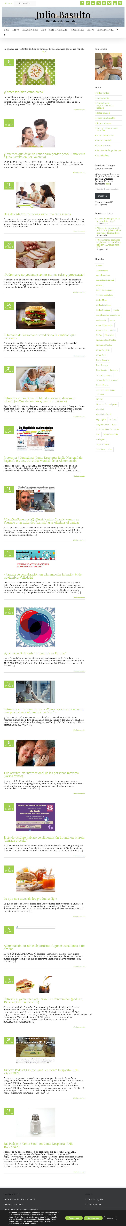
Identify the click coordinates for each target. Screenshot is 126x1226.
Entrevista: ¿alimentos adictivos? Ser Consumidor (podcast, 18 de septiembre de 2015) (43, 1000)
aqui (108, 183)
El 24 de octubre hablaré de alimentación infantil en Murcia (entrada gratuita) (44, 839)
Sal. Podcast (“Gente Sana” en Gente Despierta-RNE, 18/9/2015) (38, 1145)
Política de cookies (14, 1204)
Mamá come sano (104, 135)
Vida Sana (100, 449)
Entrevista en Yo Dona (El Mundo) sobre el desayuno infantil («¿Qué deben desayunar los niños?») (39, 399)
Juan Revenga (102, 365)
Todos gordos (102, 93)
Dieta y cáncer (103, 123)
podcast (113, 419)
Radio (114, 424)
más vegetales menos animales (105, 392)
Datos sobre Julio (95, 1199)
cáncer (113, 330)
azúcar (99, 285)
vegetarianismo (103, 444)
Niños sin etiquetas (105, 118)
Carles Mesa (101, 300)
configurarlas (14, 1224)
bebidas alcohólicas (104, 295)
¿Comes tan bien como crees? (24, 92)
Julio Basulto (101, 370)
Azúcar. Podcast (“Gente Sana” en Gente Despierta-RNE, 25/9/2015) (41, 1071)
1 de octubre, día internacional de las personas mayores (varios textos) (41, 774)
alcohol (99, 266)
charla (116, 310)
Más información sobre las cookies (22, 1209)
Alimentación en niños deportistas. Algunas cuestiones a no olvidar (44, 947)
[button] (4, 35)
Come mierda (102, 98)
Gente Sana (101, 355)
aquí (44, 51)
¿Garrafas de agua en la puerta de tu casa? (108, 219)
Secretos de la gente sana (108, 150)
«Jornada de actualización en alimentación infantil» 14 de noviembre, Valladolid (43, 576)
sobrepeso (100, 439)
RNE (98, 434)
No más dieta (102, 155)
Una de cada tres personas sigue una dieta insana (37, 214)
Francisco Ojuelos (104, 345)
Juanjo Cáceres (102, 360)
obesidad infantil (103, 414)
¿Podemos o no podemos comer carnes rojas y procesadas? (44, 274)
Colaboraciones (94, 1204)
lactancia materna (104, 375)
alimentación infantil (105, 280)
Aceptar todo (74, 1218)
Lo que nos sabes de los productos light (30, 898)
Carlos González (103, 310)
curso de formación (104, 325)
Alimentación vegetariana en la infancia (104, 105)
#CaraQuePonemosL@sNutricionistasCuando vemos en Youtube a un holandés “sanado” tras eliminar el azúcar (41, 521)
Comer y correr (103, 145)
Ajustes (110, 1218)
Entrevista (109, 335)
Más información (79, 110)
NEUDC (99, 399)
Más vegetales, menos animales (107, 129)
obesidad (100, 409)
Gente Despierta (103, 350)
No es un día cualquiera (106, 404)
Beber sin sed (103, 113)
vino (110, 449)
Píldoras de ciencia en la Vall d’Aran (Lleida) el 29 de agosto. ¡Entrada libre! (108, 230)
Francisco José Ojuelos (106, 340)
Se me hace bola (104, 140)
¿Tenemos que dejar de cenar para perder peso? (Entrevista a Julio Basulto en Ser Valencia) (44, 155)
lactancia (114, 370)
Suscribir (102, 196)
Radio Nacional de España (107, 429)
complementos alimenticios (108, 315)
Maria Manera (102, 385)
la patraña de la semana (107, 380)
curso (112, 320)
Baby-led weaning (104, 290)
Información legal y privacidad (20, 1199)
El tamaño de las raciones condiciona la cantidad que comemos (40, 336)
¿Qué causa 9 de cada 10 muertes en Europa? (35, 653)
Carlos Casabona (103, 305)
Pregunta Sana (102, 424)
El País (99, 335)
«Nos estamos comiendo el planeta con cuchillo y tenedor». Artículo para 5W (108, 244)
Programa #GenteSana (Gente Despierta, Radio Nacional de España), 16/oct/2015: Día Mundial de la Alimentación (43, 459)
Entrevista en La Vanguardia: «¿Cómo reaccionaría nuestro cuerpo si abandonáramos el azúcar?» (43, 710)
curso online (101, 330)
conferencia (101, 320)
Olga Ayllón (101, 419)
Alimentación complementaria (103, 273)
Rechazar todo (93, 1218)
